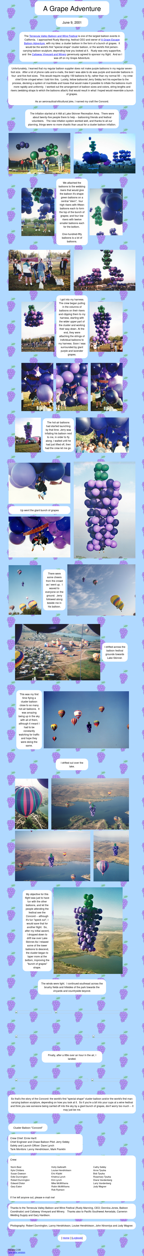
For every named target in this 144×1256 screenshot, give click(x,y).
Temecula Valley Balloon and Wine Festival (53, 36)
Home (66, 1238)
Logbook (77, 1238)
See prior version (16, 1252)
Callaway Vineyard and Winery (49, 54)
